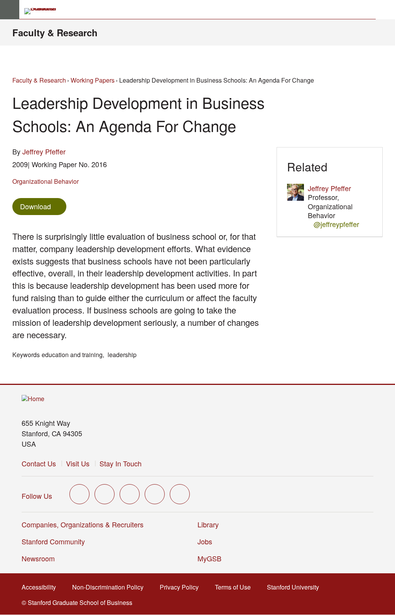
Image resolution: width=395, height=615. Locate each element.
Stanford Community (53, 541)
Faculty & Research (55, 32)
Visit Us (77, 463)
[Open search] (385, 9)
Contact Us (39, 463)
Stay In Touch (121, 463)
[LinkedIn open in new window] (180, 494)
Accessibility (41, 587)
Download (35, 206)
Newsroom (38, 558)
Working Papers (93, 80)
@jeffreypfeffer (336, 224)
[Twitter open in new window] (79, 494)
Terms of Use (235, 587)
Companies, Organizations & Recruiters (82, 524)
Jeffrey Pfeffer (44, 151)
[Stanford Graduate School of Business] (43, 11)
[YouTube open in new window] (155, 494)
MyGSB (212, 558)
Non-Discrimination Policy (110, 587)
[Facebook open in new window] (105, 494)
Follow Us (37, 496)
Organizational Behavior (45, 181)
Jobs (205, 541)
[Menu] (9, 9)
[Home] (33, 399)
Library (208, 524)
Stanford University (295, 587)
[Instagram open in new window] (130, 494)
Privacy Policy (181, 587)
